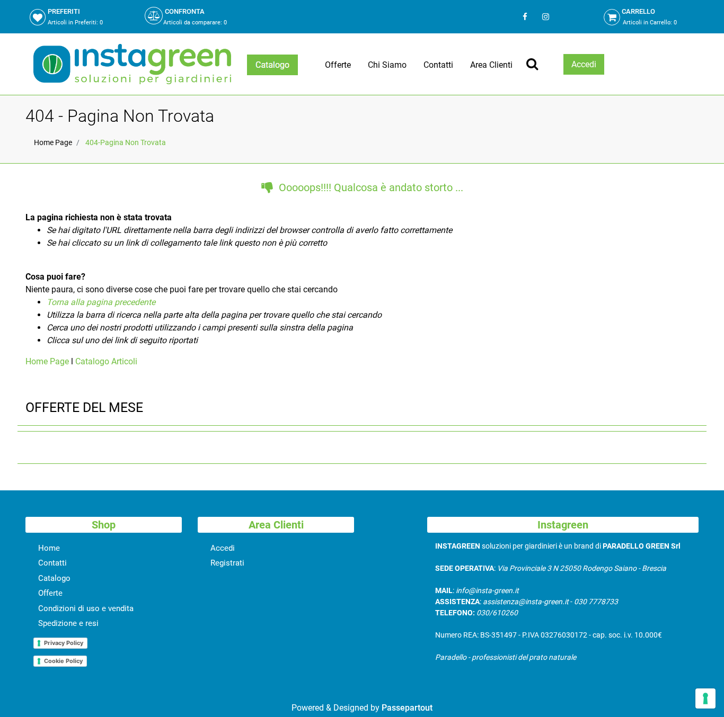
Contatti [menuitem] (438, 65)
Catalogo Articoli (106, 361)
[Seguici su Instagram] (544, 17)
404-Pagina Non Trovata (125, 142)
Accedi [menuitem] (222, 548)
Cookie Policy (63, 661)
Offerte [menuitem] (338, 65)
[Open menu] (272, 65)
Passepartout (407, 708)
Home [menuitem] (49, 548)
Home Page (53, 142)
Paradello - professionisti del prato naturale (505, 657)
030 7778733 (596, 601)
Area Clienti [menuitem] (491, 65)
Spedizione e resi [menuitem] (68, 623)
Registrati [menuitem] (227, 563)
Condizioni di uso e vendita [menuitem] (86, 608)
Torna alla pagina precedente (101, 302)
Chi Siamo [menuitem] (387, 65)
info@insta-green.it (487, 590)
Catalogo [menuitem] (54, 578)
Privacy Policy (63, 643)
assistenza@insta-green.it (526, 601)
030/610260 (497, 612)
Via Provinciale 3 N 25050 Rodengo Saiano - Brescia (581, 568)
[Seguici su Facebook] (525, 17)
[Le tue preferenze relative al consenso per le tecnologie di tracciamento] (705, 698)
